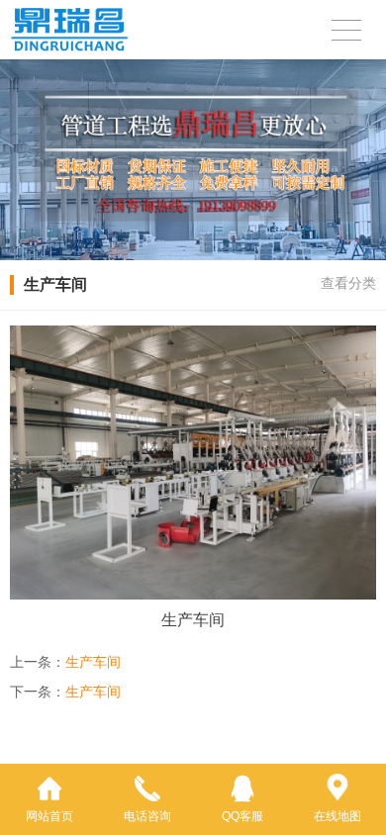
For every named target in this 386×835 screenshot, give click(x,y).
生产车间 (93, 662)
